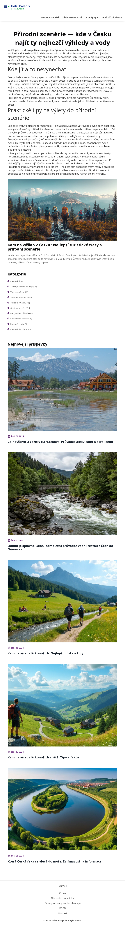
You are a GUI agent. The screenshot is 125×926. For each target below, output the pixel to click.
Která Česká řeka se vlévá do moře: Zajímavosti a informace (55, 861)
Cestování (16, 281)
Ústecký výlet (92, 17)
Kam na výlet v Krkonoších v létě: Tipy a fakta (43, 757)
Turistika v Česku (20, 302)
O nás (62, 893)
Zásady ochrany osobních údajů (63, 903)
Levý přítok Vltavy (112, 17)
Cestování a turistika (21, 318)
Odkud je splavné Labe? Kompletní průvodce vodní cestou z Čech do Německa (60, 547)
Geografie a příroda (21, 313)
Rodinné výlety (18, 324)
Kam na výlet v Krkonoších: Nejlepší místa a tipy (45, 653)
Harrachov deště (50, 17)
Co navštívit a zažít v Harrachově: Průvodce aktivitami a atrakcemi (60, 442)
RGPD (62, 908)
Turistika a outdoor (21, 297)
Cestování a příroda (20, 329)
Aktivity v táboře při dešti (23, 286)
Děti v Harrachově (72, 17)
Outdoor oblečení (20, 308)
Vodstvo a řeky (19, 292)
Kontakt (62, 913)
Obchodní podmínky (62, 898)
